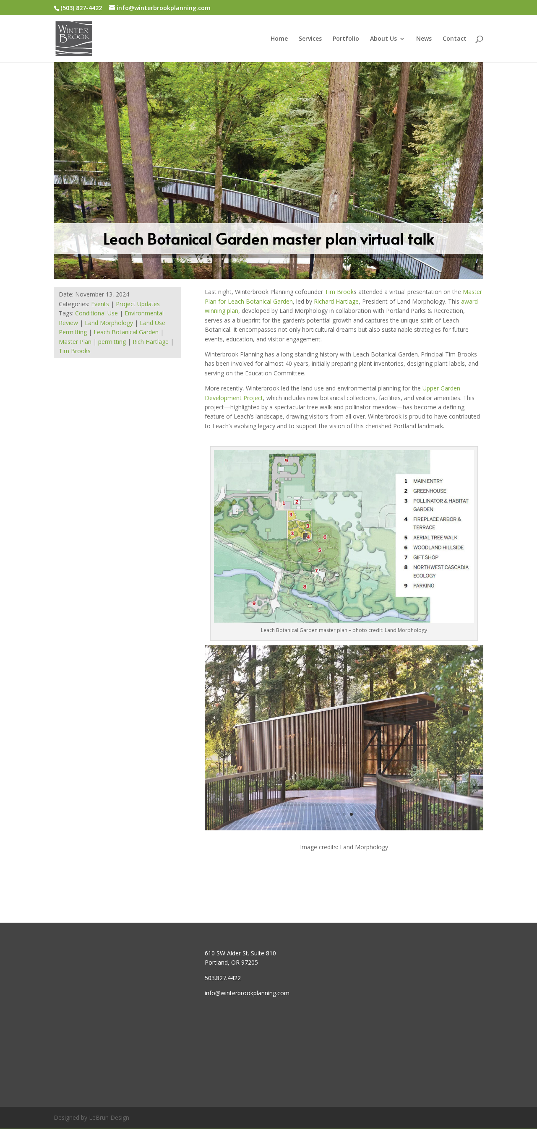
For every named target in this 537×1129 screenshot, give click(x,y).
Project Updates (138, 304)
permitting (112, 342)
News (424, 39)
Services (310, 39)
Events (100, 304)
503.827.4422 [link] (223, 978)
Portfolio (346, 39)
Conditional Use (96, 313)
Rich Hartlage (151, 342)
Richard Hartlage (336, 301)
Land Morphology (109, 323)
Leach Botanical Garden (126, 332)
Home (279, 39)
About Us (383, 39)
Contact (455, 39)
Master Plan (75, 342)
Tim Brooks (75, 351)
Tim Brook (339, 292)
